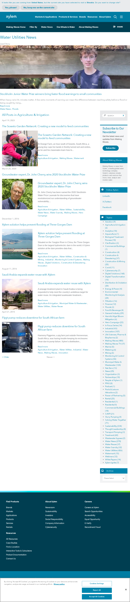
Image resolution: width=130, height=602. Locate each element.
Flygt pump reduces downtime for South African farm (33, 317)
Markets (9, 511)
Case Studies (11, 543)
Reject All (97, 590)
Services (9, 523)
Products (10, 519)
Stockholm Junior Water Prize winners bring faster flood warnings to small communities (51, 94)
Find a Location (12, 547)
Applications (11, 515)
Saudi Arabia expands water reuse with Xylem (28, 274)
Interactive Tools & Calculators (19, 551)
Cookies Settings (97, 583)
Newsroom (50, 507)
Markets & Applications (46, 17)
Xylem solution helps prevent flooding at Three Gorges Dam (37, 224)
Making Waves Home (16, 27)
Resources (92, 17)
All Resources (12, 539)
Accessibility (90, 515)
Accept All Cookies (96, 597)
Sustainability (51, 511)
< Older (5, 357)
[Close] (126, 589)
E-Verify (88, 523)
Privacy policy (59, 584)
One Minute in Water (66, 27)
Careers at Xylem (92, 507)
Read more (5, 106)
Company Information (54, 523)
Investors (49, 515)
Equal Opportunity (92, 519)
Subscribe (110, 148)
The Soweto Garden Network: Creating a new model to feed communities (45, 126)
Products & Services (68, 17)
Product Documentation (16, 554)
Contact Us (11, 558)
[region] (65, 590)
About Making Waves (88, 27)
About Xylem (105, 17)
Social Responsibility (54, 519)
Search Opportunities (94, 511)
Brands (82, 17)
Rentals (9, 527)
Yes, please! (11, 7)
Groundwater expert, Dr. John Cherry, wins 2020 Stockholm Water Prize (43, 174)
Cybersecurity (51, 527)
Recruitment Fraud (93, 527)
